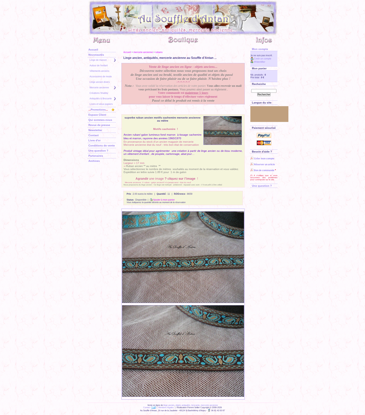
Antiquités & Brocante (101, 98)
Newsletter (95, 130)
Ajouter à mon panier (163, 199)
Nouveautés (96, 54)
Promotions (98, 109)
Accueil (93, 49)
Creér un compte (262, 58)
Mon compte (259, 49)
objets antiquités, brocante (187, 405)
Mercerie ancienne (99, 87)
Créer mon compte (263, 158)
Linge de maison (98, 60)
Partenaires (95, 155)
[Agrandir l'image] (222, 130)
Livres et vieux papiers (101, 104)
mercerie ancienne (143, 52)
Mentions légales (166, 407)
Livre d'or (94, 140)
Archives (94, 160)
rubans (159, 52)
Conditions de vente (101, 145)
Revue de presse (99, 124)
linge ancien (168, 405)
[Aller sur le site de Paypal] (264, 137)
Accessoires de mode (101, 76)
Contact (93, 135)
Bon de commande (263, 170)
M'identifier (259, 62)
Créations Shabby (99, 93)
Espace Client (97, 114)
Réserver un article (264, 164)
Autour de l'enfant (99, 65)
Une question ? (98, 150)
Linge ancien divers (100, 82)
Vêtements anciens (99, 71)
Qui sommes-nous (100, 119)
